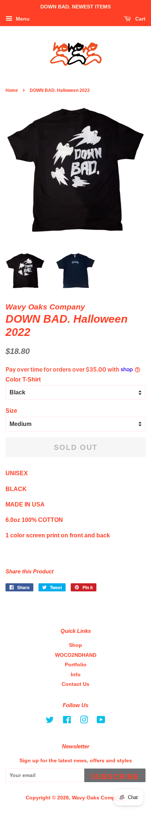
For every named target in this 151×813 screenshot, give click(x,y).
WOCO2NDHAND (75, 655)
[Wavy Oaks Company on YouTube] (101, 721)
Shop (75, 645)
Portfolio (75, 664)
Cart (140, 19)
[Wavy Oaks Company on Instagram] (84, 721)
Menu (22, 19)
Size (11, 411)
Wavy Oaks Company (98, 798)
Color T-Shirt (23, 379)
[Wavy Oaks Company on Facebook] (67, 721)
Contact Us (75, 684)
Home (11, 90)
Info (76, 674)
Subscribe (115, 777)
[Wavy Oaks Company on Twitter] (50, 721)
